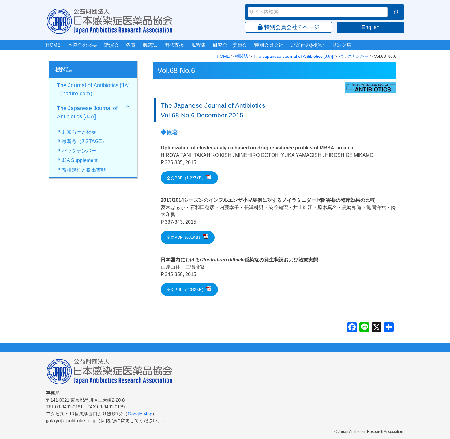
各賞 (131, 45)
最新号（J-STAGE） (84, 141)
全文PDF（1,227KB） (186, 178)
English (371, 27)
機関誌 (150, 45)
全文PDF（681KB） (184, 237)
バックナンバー (354, 56)
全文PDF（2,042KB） (186, 289)
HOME (53, 45)
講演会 (111, 45)
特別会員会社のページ (291, 27)
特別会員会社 (268, 45)
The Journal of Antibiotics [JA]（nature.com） (93, 89)
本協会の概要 (82, 45)
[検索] (396, 12)
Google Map (140, 413)
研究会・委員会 (230, 45)
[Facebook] (352, 328)
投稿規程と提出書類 (84, 169)
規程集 (198, 45)
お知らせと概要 (79, 132)
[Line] (364, 328)
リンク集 (341, 45)
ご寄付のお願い (308, 45)
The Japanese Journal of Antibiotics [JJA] (293, 56)
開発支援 (174, 45)
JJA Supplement (79, 160)
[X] (376, 328)
